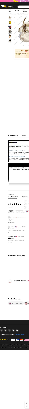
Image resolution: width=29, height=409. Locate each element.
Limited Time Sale (25, 10)
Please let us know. (20, 334)
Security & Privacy (20, 344)
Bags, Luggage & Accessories (19, 14)
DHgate (10, 14)
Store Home (9, 10)
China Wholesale (12, 344)
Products (17, 10)
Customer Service (3, 344)
